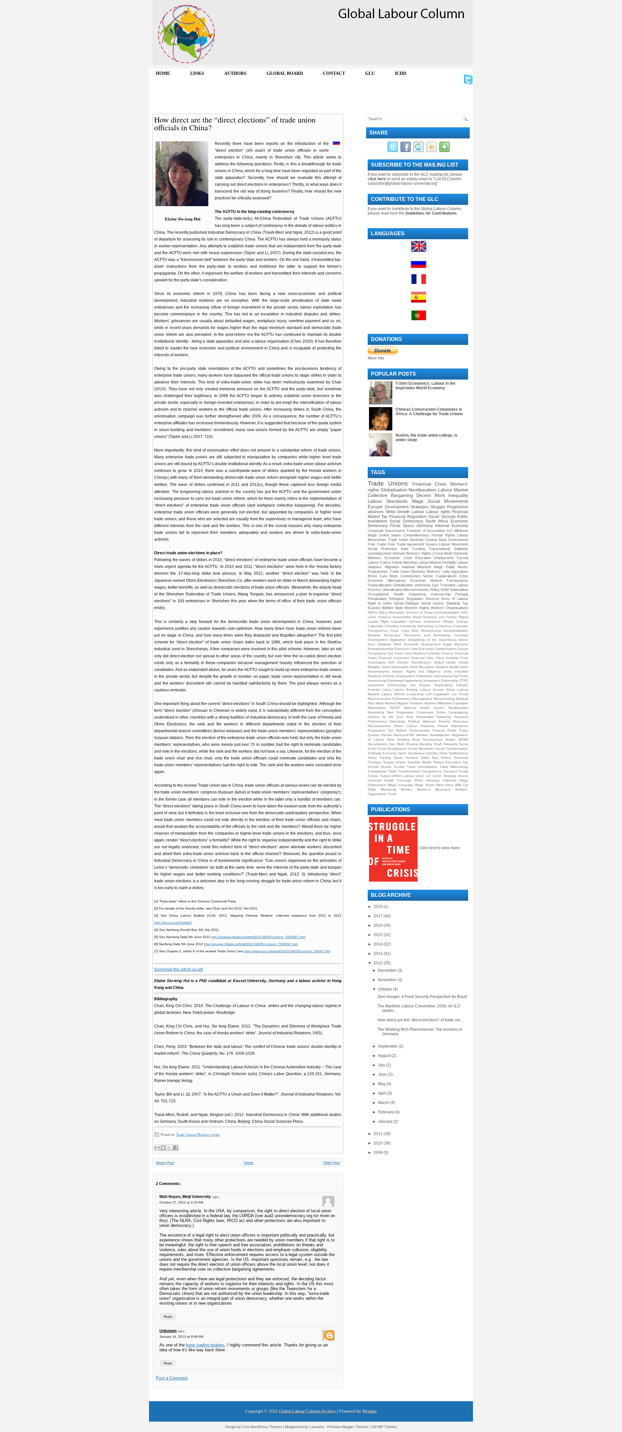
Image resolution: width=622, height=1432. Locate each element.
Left (429, 694)
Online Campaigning (452, 712)
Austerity (417, 540)
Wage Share (424, 785)
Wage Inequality (400, 785)
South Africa (436, 521)
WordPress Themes (266, 1427)
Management (422, 698)
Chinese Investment (424, 621)
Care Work (388, 576)
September (388, 1046)
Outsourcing (440, 594)
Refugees (396, 599)
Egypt (447, 644)
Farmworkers (457, 580)
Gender (403, 662)
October (385, 989)
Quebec (374, 735)
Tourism (399, 767)
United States (390, 535)
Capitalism (398, 621)
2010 (379, 1143)
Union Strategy (444, 776)
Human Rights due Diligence (416, 671)
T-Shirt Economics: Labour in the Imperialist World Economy (425, 385)
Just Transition (443, 585)
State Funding (412, 549)
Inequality (458, 495)
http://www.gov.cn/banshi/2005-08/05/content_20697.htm (287, 951)
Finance (448, 653)
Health (454, 667)
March (384, 1102)
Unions (463, 776)
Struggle (437, 507)
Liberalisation (392, 590)
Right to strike (380, 603)
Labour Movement (453, 544)
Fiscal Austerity (447, 658)
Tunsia (373, 776)
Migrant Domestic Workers (416, 703)
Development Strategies (406, 507)
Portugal (461, 594)
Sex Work (396, 744)
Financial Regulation (408, 516)
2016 (379, 925)
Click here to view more (439, 848)
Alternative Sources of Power (410, 612)
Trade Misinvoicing (454, 767)
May (382, 1084)
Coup (394, 630)
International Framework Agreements (395, 680)
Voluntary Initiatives (441, 780)
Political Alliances (421, 721)
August (384, 1055)
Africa (383, 612)
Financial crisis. (422, 658)
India (448, 671)
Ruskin (450, 739)
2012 (379, 963)
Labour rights (438, 512)
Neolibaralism (458, 708)
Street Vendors (406, 757)
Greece (432, 544)
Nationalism (459, 590)
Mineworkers (377, 708)
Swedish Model (419, 762)
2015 (379, 935)
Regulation (415, 599)
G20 (391, 662)
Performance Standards (386, 721)
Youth (392, 794)
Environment (458, 540)
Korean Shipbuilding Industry (444, 685)
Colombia (391, 626)
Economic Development (422, 644)
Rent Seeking (398, 739)
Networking (376, 712)
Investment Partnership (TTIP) (445, 680)
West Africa (444, 785)
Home (248, 1163)
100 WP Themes (384, 1427)
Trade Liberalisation (422, 767)
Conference (443, 626)
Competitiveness (416, 535)
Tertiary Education (447, 762)
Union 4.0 (423, 776)
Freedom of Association (426, 531)
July (382, 1065)
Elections (461, 644)
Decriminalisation (455, 630)
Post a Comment (172, 1378)
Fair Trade (395, 653)
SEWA (463, 739)
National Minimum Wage (422, 567)
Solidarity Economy (382, 753)
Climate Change (455, 621)
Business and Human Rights (445, 617)
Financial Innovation (393, 658)
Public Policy (457, 730)
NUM (445, 590)
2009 (379, 1152)
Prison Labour (405, 726)
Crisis (463, 576)
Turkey (385, 776)
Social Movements (448, 501)
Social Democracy (406, 521)
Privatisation (377, 599)
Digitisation (398, 639)
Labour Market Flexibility (437, 562)
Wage (417, 501)
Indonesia (422, 585)
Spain (402, 753)
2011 (379, 1134)
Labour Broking (405, 689)
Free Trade (377, 544)
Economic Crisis (398, 558)
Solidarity (453, 603)
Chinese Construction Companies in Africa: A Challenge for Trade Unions (429, 411)
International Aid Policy (450, 676)
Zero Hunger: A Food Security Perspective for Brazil (422, 996)
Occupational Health (386, 594)
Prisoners (427, 726)
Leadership (415, 694)
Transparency (431, 771)
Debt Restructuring (426, 630)
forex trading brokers (205, 1345)
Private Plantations (453, 726)
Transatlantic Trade (382, 771)
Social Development (392, 748)
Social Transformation (451, 748)
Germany (425, 525)
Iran (413, 685)
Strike (391, 512)
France (385, 562)
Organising (417, 594)
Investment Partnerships (387, 685)
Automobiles (402, 617)
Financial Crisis (429, 484)
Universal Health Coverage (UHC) (395, 780)
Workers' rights (208, 1134)
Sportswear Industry (423, 753)
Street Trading (379, 757)
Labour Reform (393, 694)
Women (406, 789)
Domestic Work (389, 644)
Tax (384, 516)
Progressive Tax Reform (387, 730)
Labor (386, 689)
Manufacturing (444, 698)
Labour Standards (388, 501)
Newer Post (165, 1163)
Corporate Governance (386, 531)
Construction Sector (416, 576)
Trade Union (398, 540)
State (443, 753)
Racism (386, 735)
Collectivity (375, 626)
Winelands (388, 789)
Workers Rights (416, 608)
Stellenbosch (458, 753)
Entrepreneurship (381, 649)
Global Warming (404, 562)
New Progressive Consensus (410, 712)
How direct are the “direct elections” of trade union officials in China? (235, 123)
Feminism (433, 653)
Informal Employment (399, 676)
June (383, 1074)
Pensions (461, 717)
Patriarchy (443, 717)
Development (377, 639)
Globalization (403, 585)
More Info (376, 358)
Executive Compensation (437, 649)
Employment (444, 558)
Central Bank (435, 540)
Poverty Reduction (453, 721)
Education (423, 558)
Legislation (441, 694)
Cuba (405, 630)
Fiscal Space (402, 525)
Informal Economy (451, 525)
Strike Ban (429, 757)
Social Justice (432, 603)
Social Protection (382, 549)
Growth (403, 512)
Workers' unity (438, 571)
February (386, 1112)
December (387, 970)
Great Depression (395, 667)
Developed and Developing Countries (436, 635)
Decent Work (430, 495)
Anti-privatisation (447, 612)
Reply (168, 1316)
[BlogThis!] (163, 1147)
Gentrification (421, 662)
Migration (392, 567)
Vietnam (398, 553)
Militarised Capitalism (452, 703)
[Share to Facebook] (175, 1147)
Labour (418, 512)
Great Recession (422, 667)
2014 (379, 944)
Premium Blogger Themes (347, 1427)
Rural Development (427, 739)
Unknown (168, 1331)
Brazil (417, 617)
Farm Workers (415, 653)
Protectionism (419, 730)
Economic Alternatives (387, 580)
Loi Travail (460, 694)
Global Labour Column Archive (307, 1411)
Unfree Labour (402, 776)
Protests (438, 730)
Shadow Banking (419, 744)
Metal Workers (386, 703)
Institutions (424, 676)
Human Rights (443, 535)
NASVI (395, 708)
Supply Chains (394, 762)
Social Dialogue (406, 603)
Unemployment (379, 553)
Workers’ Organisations (449, 608)
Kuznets (374, 689)
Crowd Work (442, 553)
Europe (375, 506)
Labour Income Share (437, 689)
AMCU (372, 612)
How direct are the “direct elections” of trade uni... (420, 1020)
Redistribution (440, 735)
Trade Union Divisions (407, 571)
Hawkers (442, 667)
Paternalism (425, 717)
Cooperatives (446, 576)
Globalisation (394, 489)
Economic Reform (426, 580)
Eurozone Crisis (406, 649)
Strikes (446, 757)
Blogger (370, 1411)
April (382, 1093)
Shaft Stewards (445, 744)
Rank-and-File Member (411, 735)
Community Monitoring (416, 626)
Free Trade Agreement (405, 544)
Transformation (409, 771)
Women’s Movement (434, 789)
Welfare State (392, 608)
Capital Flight (378, 621)
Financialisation (380, 585)
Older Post (331, 1163)
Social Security (441, 516)
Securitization (378, 744)
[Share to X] (169, 1147)
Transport (450, 771)
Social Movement (421, 748)
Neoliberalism (422, 489)
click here (377, 179)
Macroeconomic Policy (422, 590)
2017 (379, 916)
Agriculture (459, 571)
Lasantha (316, 1427)
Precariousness (379, 726)
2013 (379, 953)
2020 (379, 906)
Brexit (372, 576)
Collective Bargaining (390, 495)
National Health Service (424, 708)
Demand (374, 635)
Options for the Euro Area (390, 717)
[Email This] (157, 1147)
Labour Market (453, 489)
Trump (463, 771)
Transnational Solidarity (448, 549)
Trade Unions (186, 1134)
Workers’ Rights (418, 553)
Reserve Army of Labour (447, 599)
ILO (450, 531)
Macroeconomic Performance (389, 698)
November (387, 980)
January (385, 1121)
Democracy (392, 635)
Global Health (445, 662)
